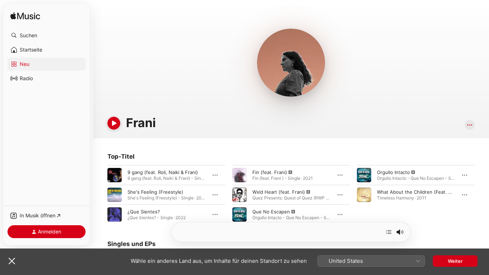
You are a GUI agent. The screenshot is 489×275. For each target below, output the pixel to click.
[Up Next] (388, 232)
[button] (46, 35)
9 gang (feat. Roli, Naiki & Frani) (162, 172)
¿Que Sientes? (143, 211)
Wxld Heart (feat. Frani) (278, 192)
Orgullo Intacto (393, 172)
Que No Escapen (271, 211)
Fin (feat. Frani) (269, 172)
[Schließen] (12, 261)
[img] (25, 16)
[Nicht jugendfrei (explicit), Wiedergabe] (239, 175)
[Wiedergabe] (113, 123)
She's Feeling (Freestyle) (155, 192)
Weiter (455, 261)
